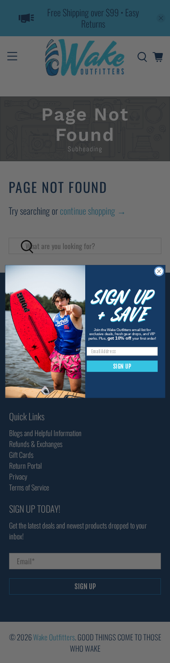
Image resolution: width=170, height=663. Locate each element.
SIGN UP (122, 366)
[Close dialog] (159, 271)
